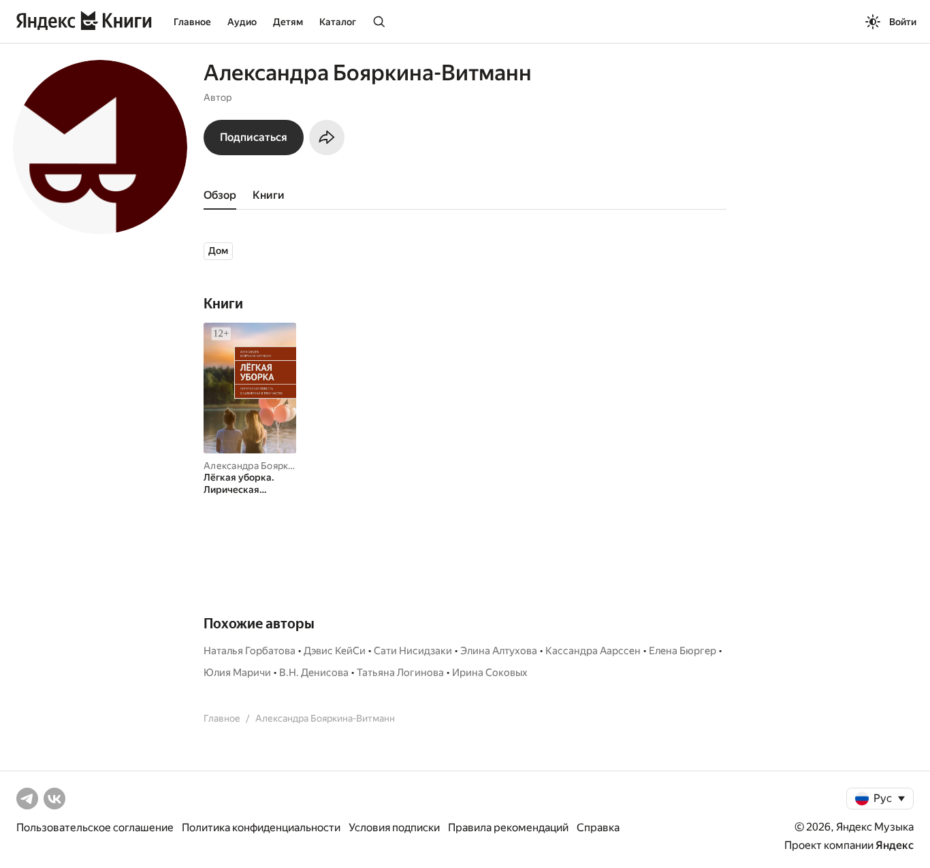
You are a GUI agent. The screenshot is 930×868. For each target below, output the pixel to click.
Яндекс (895, 845)
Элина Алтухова (498, 651)
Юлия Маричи (237, 672)
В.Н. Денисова (314, 672)
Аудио (242, 21)
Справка (598, 827)
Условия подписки (394, 827)
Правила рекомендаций (508, 827)
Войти (902, 21)
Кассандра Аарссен (593, 651)
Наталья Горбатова (249, 651)
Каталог (337, 21)
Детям (288, 21)
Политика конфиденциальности (261, 827)
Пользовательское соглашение (95, 827)
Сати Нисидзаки (413, 651)
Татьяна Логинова (400, 672)
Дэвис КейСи (335, 651)
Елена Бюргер (682, 651)
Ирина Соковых (490, 672)
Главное (192, 21)
